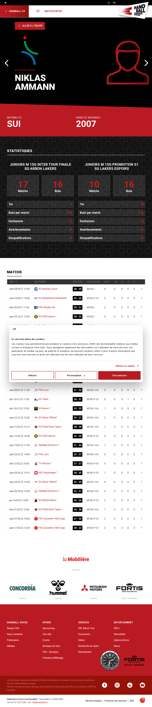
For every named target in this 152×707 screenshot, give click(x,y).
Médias (11, 646)
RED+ (117, 628)
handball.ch (16, 11)
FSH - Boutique (50, 652)
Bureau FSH (13, 628)
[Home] (4, 3)
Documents (84, 634)
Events (46, 640)
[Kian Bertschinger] (146, 62)
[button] (37, 11)
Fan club (47, 634)
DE (109, 3)
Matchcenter (53, 11)
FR (114, 3)
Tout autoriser (119, 375)
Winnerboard (84, 652)
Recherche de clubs (88, 646)
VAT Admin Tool (86, 628)
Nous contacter (15, 634)
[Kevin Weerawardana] (6, 62)
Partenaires (13, 640)
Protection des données (115, 701)
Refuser (32, 375)
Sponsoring (48, 628)
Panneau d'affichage (53, 657)
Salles (81, 640)
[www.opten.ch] (142, 702)
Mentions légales (94, 701)
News (117, 646)
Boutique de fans (51, 646)
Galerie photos (121, 640)
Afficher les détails (125, 366)
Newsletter (119, 634)
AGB (132, 701)
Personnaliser (74, 375)
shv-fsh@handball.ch (38, 702)
